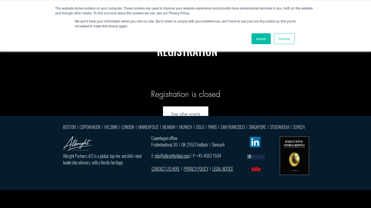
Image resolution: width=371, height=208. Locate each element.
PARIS (212, 127)
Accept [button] (261, 38)
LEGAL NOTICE (222, 168)
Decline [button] (284, 38)
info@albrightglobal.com (172, 155)
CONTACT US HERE (166, 168)
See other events (185, 114)
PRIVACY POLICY (196, 168)
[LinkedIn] (255, 142)
